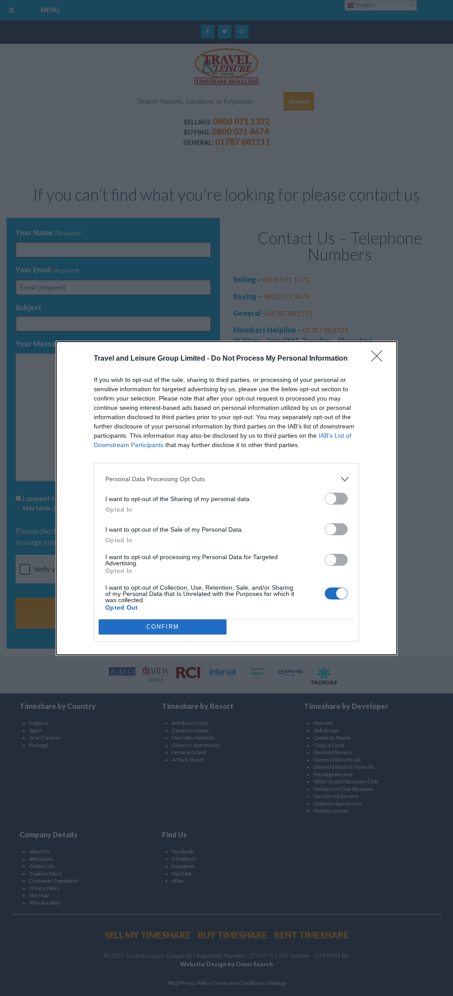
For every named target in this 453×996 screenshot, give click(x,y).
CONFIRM (162, 626)
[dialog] (226, 498)
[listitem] (226, 479)
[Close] (379, 358)
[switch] (336, 499)
